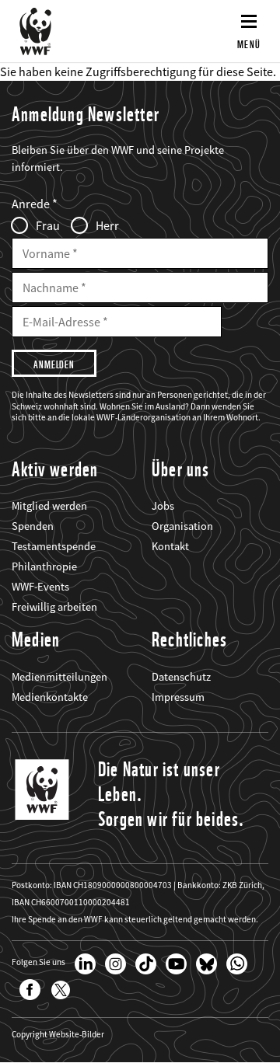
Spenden (33, 526)
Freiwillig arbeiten (54, 607)
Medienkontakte (50, 697)
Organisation (182, 526)
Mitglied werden (49, 506)
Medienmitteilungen (59, 677)
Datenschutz (181, 677)
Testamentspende (54, 546)
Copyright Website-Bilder (58, 1034)
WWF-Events (40, 587)
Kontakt (170, 546)
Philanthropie (44, 566)
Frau (48, 225)
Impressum (178, 697)
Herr (107, 225)
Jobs (163, 506)
